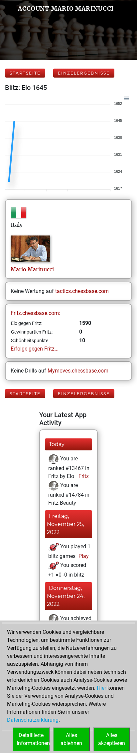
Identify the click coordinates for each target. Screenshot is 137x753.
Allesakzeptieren (111, 739)
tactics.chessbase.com (82, 291)
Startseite (25, 73)
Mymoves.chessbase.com (78, 371)
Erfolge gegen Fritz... (35, 349)
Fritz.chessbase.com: (35, 313)
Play (83, 556)
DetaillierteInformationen (33, 739)
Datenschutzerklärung (33, 720)
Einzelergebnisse (84, 73)
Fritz (83, 476)
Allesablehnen (71, 739)
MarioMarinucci (32, 269)
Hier (101, 688)
